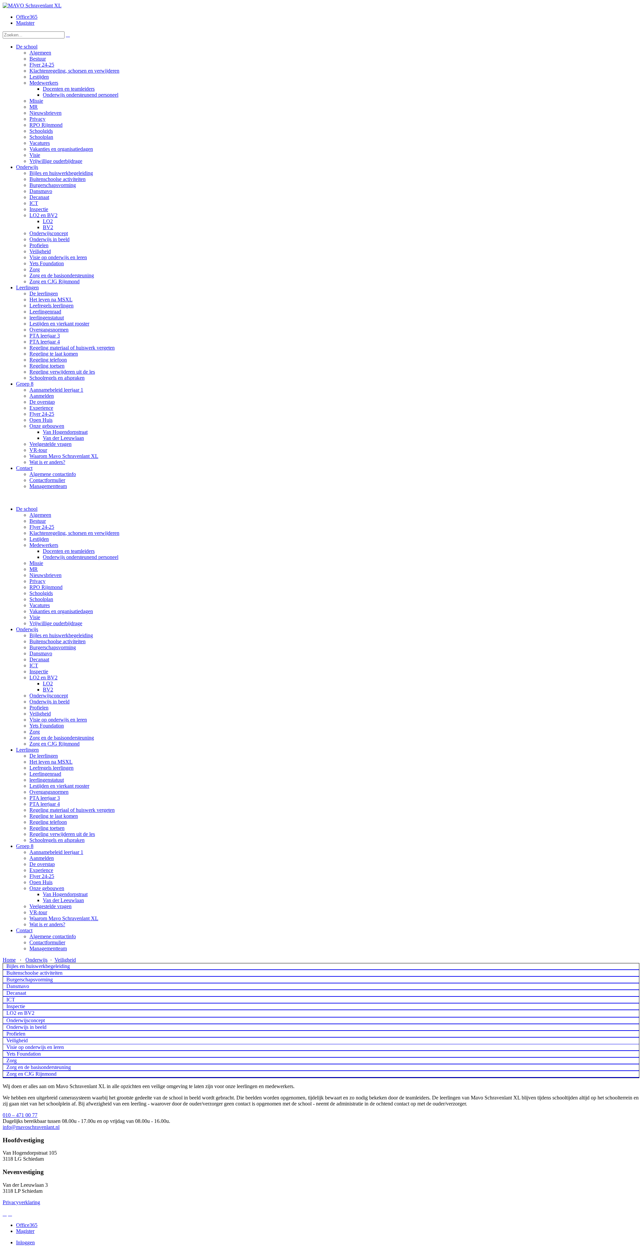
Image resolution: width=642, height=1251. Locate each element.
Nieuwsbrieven (45, 575)
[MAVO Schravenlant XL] (32, 5)
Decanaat (39, 659)
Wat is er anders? (47, 924)
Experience (41, 870)
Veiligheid (40, 713)
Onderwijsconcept (48, 695)
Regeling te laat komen (53, 816)
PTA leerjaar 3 (44, 798)
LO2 (48, 683)
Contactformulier (47, 942)
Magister (25, 23)
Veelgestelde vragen (50, 906)
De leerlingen (43, 756)
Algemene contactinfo (52, 936)
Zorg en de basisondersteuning (61, 738)
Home (9, 960)
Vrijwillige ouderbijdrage (55, 623)
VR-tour (38, 912)
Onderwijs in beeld (49, 701)
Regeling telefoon (48, 822)
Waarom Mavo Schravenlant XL (63, 918)
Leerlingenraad (45, 774)
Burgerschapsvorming (52, 647)
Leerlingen (27, 750)
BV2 (48, 689)
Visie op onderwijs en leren (58, 720)
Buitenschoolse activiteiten (57, 641)
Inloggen (25, 1242)
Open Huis (40, 882)
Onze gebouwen (46, 888)
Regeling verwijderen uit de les (62, 834)
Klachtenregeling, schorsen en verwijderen (74, 533)
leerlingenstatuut (46, 780)
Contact (24, 930)
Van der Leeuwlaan (63, 900)
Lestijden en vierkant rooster (59, 786)
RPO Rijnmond (46, 587)
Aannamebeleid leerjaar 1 (56, 852)
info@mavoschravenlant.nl (31, 1127)
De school (26, 509)
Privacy (37, 581)
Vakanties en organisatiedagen (61, 611)
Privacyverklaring (21, 1202)
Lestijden (39, 539)
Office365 (26, 17)
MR (33, 569)
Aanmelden (41, 858)
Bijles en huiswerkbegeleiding (61, 635)
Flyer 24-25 (41, 527)
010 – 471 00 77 (20, 1115)
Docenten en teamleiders (69, 551)
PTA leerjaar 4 (44, 804)
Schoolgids (41, 593)
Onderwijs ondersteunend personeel (80, 557)
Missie (36, 563)
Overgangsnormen (49, 792)
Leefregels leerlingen (51, 768)
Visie (34, 617)
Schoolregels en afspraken (57, 840)
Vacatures (39, 605)
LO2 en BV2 (43, 677)
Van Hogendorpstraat (65, 894)
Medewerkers (43, 545)
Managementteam (48, 948)
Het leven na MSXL (51, 762)
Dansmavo (40, 653)
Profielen (38, 707)
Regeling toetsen (47, 828)
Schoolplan (41, 599)
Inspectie (38, 671)
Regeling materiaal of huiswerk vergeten (72, 810)
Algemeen (40, 515)
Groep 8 (24, 846)
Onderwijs (27, 629)
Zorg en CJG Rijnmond (54, 744)
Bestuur (37, 521)
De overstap (42, 864)
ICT (33, 665)
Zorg (34, 732)
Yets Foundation (46, 726)
